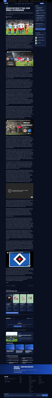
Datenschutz (40, 381)
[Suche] (45, 3)
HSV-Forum (30, 382)
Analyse (26, 3)
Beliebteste (28, 318)
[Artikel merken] (32, 17)
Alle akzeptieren (45, 395)
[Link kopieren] (32, 285)
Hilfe (39, 377)
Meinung (29, 3)
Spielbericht (19, 3)
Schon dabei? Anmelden (40, 30)
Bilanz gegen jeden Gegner (32, 380)
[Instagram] (5, 381)
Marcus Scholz (10, 16)
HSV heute (30, 377)
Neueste (32, 318)
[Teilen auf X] (29, 285)
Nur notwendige (38, 395)
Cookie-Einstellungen (41, 382)
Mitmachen (41, 3)
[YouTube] (9, 381)
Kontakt (40, 383)
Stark (8, 285)
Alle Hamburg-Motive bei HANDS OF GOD (12, 312)
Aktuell (16, 3)
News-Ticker (30, 387)
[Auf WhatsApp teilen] (31, 285)
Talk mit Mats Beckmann (32, 381)
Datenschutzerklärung (6, 396)
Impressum (40, 380)
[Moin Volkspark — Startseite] (6, 3)
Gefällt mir (13, 285)
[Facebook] (7, 381)
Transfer (23, 3)
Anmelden (23, 326)
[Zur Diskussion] (30, 17)
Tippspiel (32, 3)
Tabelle (30, 388)
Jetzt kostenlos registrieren (17, 326)
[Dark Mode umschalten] (46, 3)
